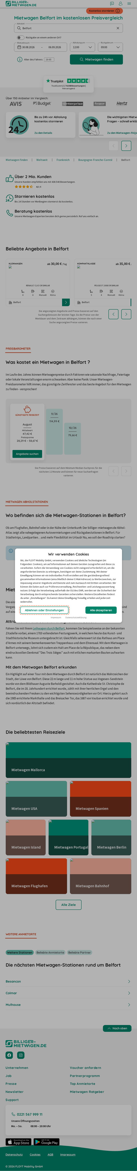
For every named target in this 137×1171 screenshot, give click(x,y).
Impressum (56, 617)
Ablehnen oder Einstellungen (44, 610)
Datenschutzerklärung (75, 617)
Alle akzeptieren (101, 610)
